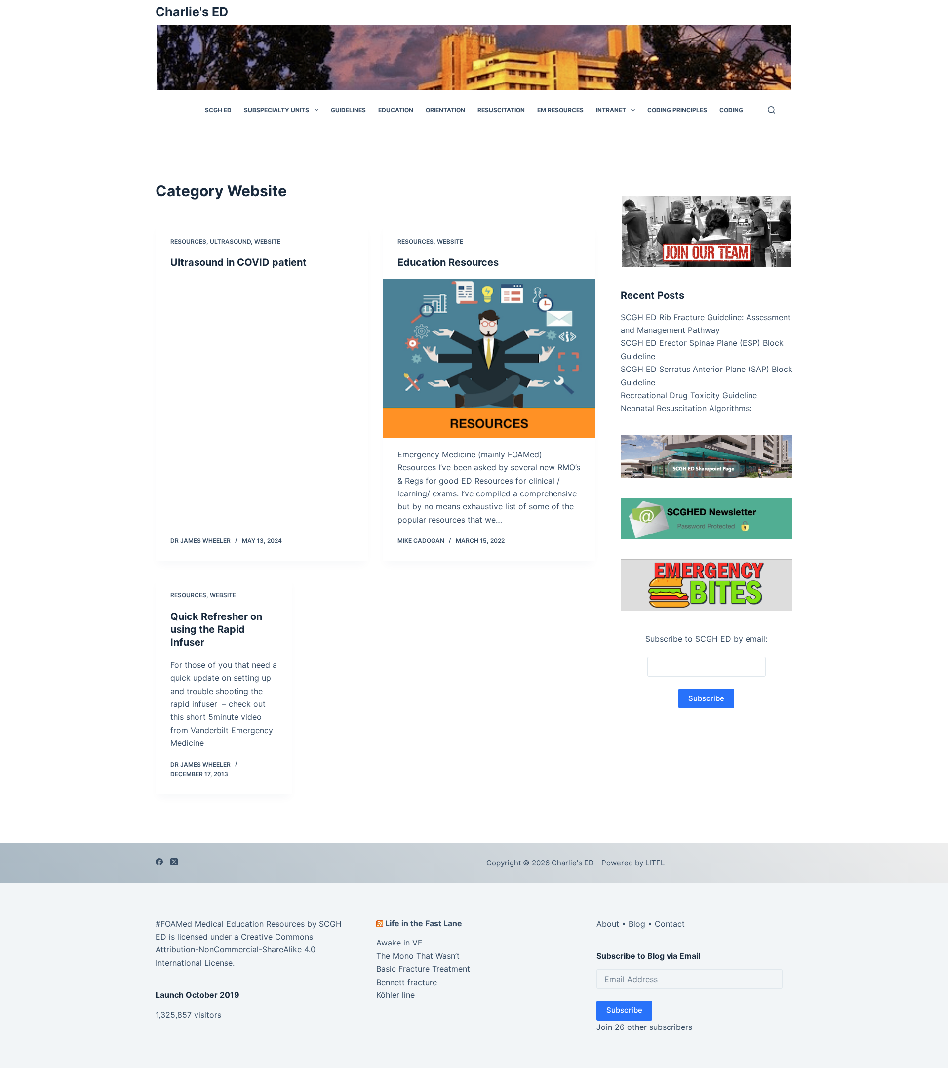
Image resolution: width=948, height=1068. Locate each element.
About (607, 924)
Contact (670, 924)
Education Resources (448, 262)
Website (267, 241)
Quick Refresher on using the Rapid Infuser (216, 629)
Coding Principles (677, 110)
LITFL (655, 862)
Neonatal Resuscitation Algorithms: (686, 408)
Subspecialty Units (276, 110)
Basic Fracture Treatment (423, 969)
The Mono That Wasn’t (418, 956)
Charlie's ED (192, 11)
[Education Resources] (489, 358)
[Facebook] (159, 861)
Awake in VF (399, 942)
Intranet (611, 110)
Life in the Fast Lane (423, 923)
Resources (188, 241)
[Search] (771, 110)
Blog (637, 924)
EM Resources (560, 110)
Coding (731, 110)
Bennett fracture (406, 982)
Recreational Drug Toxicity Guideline (689, 395)
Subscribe (624, 1010)
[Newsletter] (706, 230)
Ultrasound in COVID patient (238, 262)
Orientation (445, 110)
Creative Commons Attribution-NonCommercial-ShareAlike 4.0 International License (236, 950)
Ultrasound (230, 241)
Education (395, 110)
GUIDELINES (348, 110)
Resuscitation (501, 110)
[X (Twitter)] (174, 861)
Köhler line (395, 995)
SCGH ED (218, 110)
